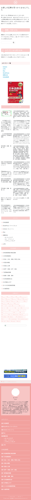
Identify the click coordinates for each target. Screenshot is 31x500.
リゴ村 (11, 314)
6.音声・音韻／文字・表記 (10, 269)
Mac (4, 70)
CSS (3, 299)
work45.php (11, 303)
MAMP (9, 301)
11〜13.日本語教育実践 (9, 285)
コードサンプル (10, 308)
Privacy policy (12, 496)
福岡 (9, 321)
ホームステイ (5, 314)
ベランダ (22, 312)
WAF (26, 301)
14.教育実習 (6, 288)
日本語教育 (6, 77)
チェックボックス (13, 310)
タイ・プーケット (9, 239)
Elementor (14, 299)
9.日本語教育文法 (7, 278)
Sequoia (14, 301)
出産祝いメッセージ (24, 314)
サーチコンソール (25, 308)
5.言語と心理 (6, 265)
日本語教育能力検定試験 (9, 252)
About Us (19, 496)
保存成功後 (16, 314)
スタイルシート (5, 310)
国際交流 (5, 75)
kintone (5, 66)
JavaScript (25, 299)
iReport (20, 299)
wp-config (17, 303)
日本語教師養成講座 (13, 319)
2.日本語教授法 (7, 256)
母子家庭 (4, 321)
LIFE (4, 68)
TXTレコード (20, 301)
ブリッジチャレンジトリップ (7, 312)
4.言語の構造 (6, 262)
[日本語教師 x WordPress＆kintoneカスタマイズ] (15, 3)
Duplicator (8, 299)
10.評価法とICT (7, 282)
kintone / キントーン (8, 229)
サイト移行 (18, 308)
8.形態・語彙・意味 (8, 275)
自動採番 (13, 321)
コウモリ (4, 308)
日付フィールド (5, 319)
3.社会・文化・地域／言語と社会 (11, 259)
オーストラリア (9, 237)
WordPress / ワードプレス (10, 225)
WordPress (6, 73)
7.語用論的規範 (7, 272)
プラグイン (16, 312)
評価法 (19, 321)
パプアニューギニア (10, 240)
